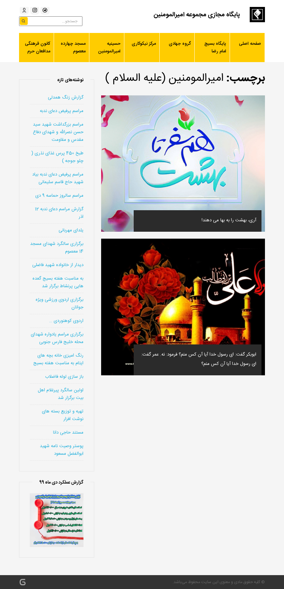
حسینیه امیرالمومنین (109, 47)
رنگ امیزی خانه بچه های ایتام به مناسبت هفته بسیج (58, 359)
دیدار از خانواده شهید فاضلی (57, 265)
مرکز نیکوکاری (144, 44)
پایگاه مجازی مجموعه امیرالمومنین (196, 15)
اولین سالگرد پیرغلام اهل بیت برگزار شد (60, 394)
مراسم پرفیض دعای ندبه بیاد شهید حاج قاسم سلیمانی (57, 178)
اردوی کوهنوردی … (66, 321)
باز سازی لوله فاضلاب (64, 377)
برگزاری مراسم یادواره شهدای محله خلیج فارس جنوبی (57, 338)
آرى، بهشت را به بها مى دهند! (229, 220)
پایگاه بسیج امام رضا (215, 47)
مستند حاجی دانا (68, 432)
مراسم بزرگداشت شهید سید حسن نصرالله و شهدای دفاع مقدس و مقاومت (58, 132)
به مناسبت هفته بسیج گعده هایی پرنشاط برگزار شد (58, 282)
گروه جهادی (180, 44)
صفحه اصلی (250, 44)
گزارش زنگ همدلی (65, 97)
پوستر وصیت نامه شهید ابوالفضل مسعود (61, 450)
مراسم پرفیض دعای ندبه (61, 111)
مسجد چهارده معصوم (73, 47)
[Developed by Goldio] (22, 582)
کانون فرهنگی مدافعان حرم (37, 47)
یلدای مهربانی (71, 230)
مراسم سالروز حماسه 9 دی (59, 195)
